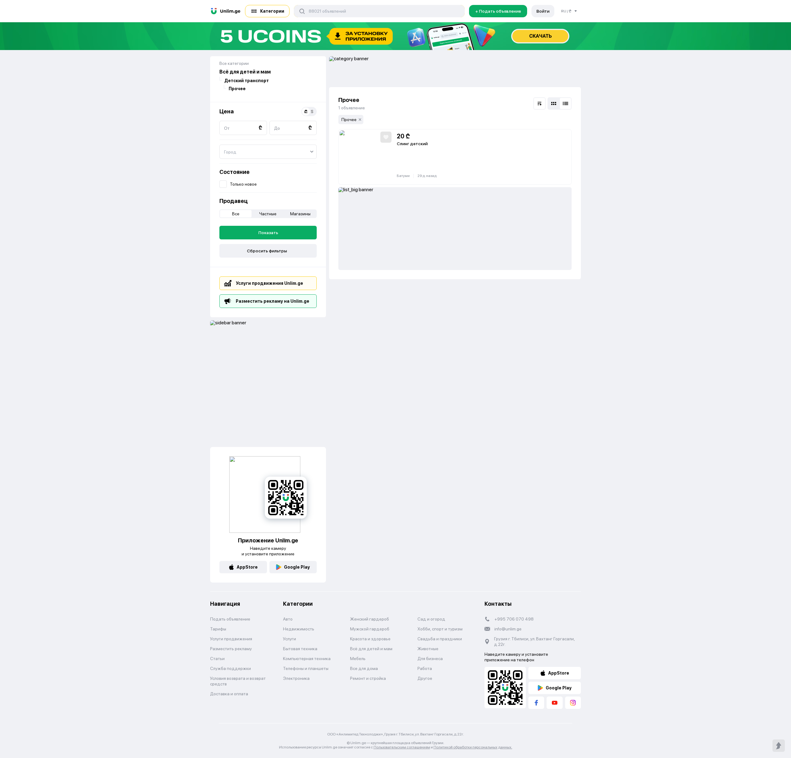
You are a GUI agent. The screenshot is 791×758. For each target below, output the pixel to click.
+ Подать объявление (498, 11)
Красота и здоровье (370, 638)
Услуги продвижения (231, 638)
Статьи (217, 658)
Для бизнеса (430, 658)
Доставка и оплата (229, 693)
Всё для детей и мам (371, 648)
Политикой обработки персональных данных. (473, 747)
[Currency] (309, 111)
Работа (424, 668)
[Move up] (778, 745)
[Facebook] (536, 703)
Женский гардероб (369, 619)
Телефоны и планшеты (305, 668)
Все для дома (364, 668)
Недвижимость (298, 628)
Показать (268, 232)
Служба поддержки (230, 668)
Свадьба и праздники (439, 638)
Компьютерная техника (307, 658)
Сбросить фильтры (267, 250)
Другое (424, 678)
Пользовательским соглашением (402, 747)
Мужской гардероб (369, 628)
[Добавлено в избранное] (385, 137)
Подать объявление (230, 619)
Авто (288, 619)
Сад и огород (431, 619)
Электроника (296, 678)
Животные (427, 648)
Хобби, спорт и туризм (440, 628)
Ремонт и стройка (368, 678)
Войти (542, 11)
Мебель (358, 658)
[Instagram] (573, 703)
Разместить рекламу (231, 648)
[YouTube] (554, 703)
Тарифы (218, 628)
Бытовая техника (300, 648)
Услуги (289, 638)
